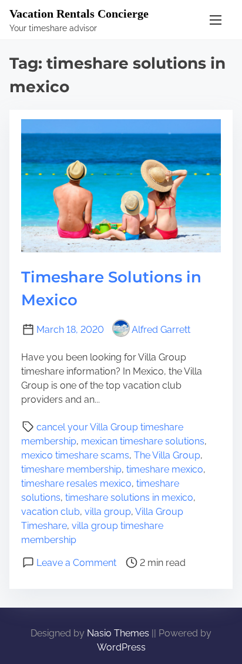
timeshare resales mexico (76, 483)
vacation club (50, 511)
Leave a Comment (76, 562)
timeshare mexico (164, 469)
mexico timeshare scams (75, 455)
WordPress (121, 647)
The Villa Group (167, 455)
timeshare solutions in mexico (129, 497)
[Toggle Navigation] (216, 19)
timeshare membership (71, 469)
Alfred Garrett (161, 329)
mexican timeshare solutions (142, 441)
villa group (108, 511)
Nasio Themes (119, 633)
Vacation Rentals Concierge (79, 13)
